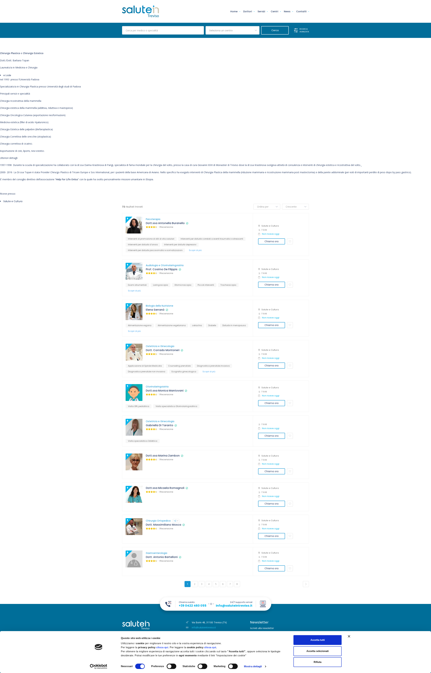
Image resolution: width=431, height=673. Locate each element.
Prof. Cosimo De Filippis (161, 269)
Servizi (261, 11)
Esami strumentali (137, 285)
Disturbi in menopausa (234, 325)
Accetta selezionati (317, 651)
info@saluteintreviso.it (234, 605)
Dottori (247, 11)
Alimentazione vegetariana (172, 325)
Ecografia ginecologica (184, 371)
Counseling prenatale (179, 365)
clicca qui (162, 647)
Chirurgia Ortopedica (158, 520)
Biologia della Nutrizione (159, 305)
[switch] (171, 666)
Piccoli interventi (206, 285)
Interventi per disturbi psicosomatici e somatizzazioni (155, 250)
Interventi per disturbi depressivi (180, 244)
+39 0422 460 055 (192, 605)
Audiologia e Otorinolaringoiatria (165, 265)
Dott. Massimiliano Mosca (163, 525)
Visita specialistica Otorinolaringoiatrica (176, 406)
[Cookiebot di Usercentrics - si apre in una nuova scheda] (98, 666)
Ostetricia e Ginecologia (160, 346)
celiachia (197, 325)
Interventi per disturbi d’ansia (143, 244)
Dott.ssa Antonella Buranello (165, 223)
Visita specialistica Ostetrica (142, 441)
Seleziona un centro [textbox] (221, 30)
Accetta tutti (317, 639)
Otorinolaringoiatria (157, 386)
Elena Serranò (155, 310)
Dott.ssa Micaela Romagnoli (165, 488)
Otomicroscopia (182, 285)
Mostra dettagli (253, 666)
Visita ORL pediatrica (138, 406)
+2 (175, 520)
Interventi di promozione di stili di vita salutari (151, 238)
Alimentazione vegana (139, 325)
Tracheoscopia (228, 285)
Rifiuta (317, 662)
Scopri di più (195, 250)
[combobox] (232, 30)
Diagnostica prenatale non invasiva (146, 371)
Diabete (212, 325)
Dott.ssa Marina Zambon (163, 456)
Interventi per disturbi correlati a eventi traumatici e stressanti (212, 238)
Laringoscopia (160, 285)
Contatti (301, 11)
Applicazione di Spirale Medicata (145, 365)
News (287, 11)
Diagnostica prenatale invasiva (213, 365)
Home (234, 11)
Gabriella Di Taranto (159, 425)
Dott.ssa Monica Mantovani (165, 391)
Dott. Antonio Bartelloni (162, 557)
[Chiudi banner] (349, 636)
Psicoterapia (153, 219)
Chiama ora (271, 241)
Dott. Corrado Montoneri (162, 350)
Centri (274, 11)
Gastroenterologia (156, 553)
